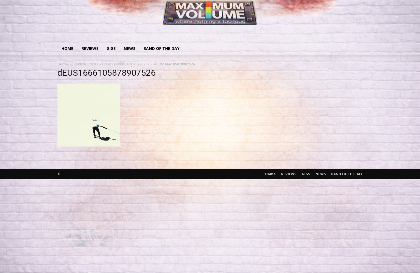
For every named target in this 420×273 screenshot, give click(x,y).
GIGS (111, 48)
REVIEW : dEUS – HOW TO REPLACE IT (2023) (111, 64)
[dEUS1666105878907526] (88, 145)
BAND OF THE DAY (161, 48)
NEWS (129, 48)
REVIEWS (90, 48)
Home (67, 48)
